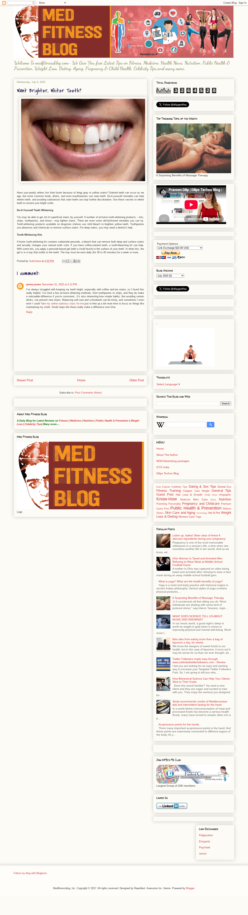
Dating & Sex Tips (202, 486)
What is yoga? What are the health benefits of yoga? (190, 581)
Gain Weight (202, 491)
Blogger (190, 888)
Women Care (186, 516)
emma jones (33, 284)
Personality (174, 504)
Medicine (75, 420)
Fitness (63, 420)
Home (81, 380)
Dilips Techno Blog (167, 473)
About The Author (167, 454)
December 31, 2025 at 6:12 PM (59, 284)
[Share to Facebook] (75, 261)
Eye (229, 487)
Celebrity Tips (33, 424)
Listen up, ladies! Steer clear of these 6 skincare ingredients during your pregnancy (199, 537)
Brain (158, 487)
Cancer (166, 487)
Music (213, 499)
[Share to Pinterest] (79, 261)
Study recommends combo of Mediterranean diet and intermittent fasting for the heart (199, 703)
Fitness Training (168, 490)
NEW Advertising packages (172, 461)
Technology (201, 513)
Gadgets (187, 491)
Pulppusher (206, 835)
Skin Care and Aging (180, 513)
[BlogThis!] (68, 261)
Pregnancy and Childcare (201, 503)
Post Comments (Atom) (88, 392)
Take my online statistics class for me (62, 303)
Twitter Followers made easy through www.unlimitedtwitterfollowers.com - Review (199, 660)
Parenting (161, 504)
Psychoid (204, 847)
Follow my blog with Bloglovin (30, 873)
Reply (29, 312)
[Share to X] (71, 261)
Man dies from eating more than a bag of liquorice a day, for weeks (197, 641)
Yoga (198, 516)
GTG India (162, 467)
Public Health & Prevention (112, 420)
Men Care (200, 499)
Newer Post (25, 380)
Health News (210, 495)
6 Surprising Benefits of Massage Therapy (198, 597)
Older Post (136, 380)
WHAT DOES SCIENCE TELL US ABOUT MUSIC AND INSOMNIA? (197, 618)
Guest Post (165, 494)
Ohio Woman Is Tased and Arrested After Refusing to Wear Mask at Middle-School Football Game (197, 562)
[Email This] (64, 261)
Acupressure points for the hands (178, 724)
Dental (222, 486)
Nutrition (88, 420)
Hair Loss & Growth (189, 494)
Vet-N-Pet (214, 512)
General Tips (221, 490)
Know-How (166, 499)
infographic (225, 494)
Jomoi (202, 853)
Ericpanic (204, 841)
